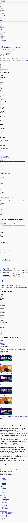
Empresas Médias (3, 518)
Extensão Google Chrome (4, 482)
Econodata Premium (11, 197)
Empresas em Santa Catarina (5, 508)
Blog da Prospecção (4, 488)
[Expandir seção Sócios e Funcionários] (0, 166)
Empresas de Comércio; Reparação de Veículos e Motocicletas (8, 512)
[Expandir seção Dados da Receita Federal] (0, 103)
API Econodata (2, 13)
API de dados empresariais (24, 60)
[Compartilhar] (0, 66)
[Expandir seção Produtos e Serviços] (0, 255)
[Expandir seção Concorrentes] (0, 245)
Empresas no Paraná (4, 507)
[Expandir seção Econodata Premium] (0, 348)
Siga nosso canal (3, 354)
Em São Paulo (2, 342)
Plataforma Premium (4, 477)
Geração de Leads (4, 489)
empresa (2, 428)
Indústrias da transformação (3, 21)
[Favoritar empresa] (0, 64)
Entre (1, 29)
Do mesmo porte (3, 344)
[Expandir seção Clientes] (0, 235)
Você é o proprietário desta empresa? (5, 54)
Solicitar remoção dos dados (3, 471)
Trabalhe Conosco (4, 479)
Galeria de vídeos (3, 487)
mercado (13, 349)
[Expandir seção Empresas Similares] (0, 264)
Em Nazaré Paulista (3, 341)
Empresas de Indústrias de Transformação (6, 513)
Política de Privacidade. (19, 466)
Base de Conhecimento (4, 490)
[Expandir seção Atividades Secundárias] (0, 153)
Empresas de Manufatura (4, 500)
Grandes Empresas (2, 18)
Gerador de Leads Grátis (3, 2)
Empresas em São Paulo (4, 505)
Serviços (1, 20)
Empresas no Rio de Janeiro (5, 506)
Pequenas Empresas (2, 15)
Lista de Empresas (2, 5)
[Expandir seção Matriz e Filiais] (0, 220)
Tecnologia (1, 24)
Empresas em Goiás (4, 509)
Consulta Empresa (2, 8)
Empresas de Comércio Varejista (5, 499)
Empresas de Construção (4, 502)
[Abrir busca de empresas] (1, 30)
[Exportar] (0, 67)
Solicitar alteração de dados (9, 471)
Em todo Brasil (2, 343)
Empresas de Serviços (4, 498)
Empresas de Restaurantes (4, 501)
